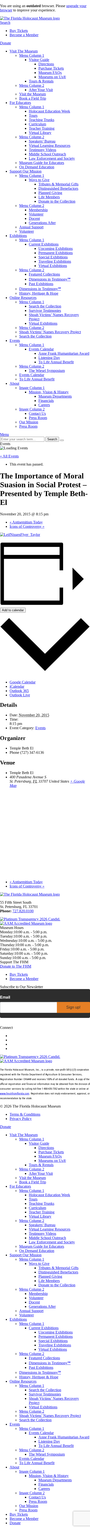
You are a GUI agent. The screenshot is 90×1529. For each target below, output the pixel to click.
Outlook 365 (19, 691)
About (14, 383)
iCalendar (17, 686)
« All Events (9, 456)
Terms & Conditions (25, 1114)
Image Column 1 (32, 388)
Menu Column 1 (31, 55)
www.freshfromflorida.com (14, 1093)
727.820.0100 (23, 911)
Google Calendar (23, 682)
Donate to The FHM (15, 966)
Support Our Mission (26, 171)
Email (5, 997)
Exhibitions (18, 236)
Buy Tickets (19, 31)
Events (15, 341)
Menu (4, 434)
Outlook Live (20, 695)
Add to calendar (13, 610)
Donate (5, 43)
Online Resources (23, 298)
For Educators (20, 103)
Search (5, 23)
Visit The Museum (24, 51)
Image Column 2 (32, 409)
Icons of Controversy (27, 526)
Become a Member (24, 35)
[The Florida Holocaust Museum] (30, 18)
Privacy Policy (21, 1119)
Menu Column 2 (31, 85)
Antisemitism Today (26, 522)
